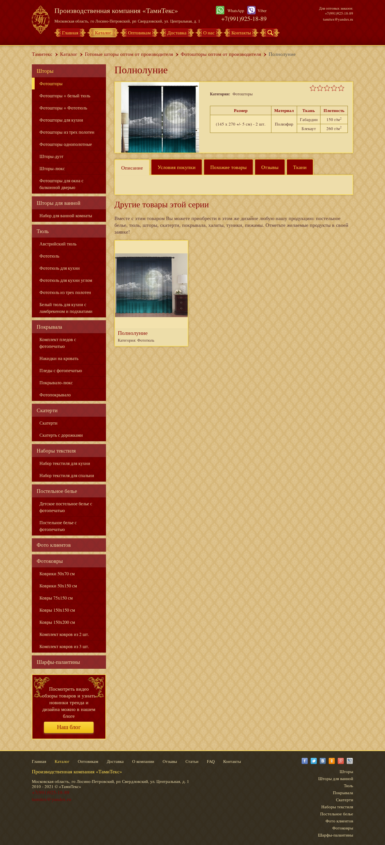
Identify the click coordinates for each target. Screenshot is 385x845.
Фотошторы (51, 83)
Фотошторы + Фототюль (63, 108)
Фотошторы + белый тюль (64, 95)
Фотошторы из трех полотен (66, 132)
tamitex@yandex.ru (338, 19)
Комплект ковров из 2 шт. (64, 634)
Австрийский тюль (57, 244)
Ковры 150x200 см (57, 622)
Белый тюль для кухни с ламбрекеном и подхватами (65, 307)
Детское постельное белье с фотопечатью (65, 507)
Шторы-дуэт (51, 156)
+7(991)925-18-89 (244, 18)
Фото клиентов (54, 544)
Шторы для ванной (58, 202)
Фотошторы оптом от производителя (221, 54)
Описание (132, 167)
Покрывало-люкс (56, 382)
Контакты (241, 32)
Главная (70, 32)
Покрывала (49, 326)
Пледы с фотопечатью (60, 370)
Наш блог (69, 727)
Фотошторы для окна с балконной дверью (61, 183)
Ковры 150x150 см (57, 610)
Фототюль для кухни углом (65, 280)
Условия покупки (177, 167)
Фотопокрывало (55, 395)
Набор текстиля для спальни (66, 475)
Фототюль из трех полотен (65, 292)
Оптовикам (139, 32)
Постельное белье (57, 490)
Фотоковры (50, 560)
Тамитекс (42, 54)
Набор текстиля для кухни (64, 463)
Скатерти (47, 410)
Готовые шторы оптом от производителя (129, 54)
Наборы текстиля (56, 450)
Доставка (177, 32)
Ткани (300, 167)
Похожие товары (228, 167)
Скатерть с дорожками (61, 435)
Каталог (103, 32)
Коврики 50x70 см (57, 573)
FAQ (211, 761)
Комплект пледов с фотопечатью (57, 342)
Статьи (191, 761)
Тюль (43, 230)
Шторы (45, 70)
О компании (143, 761)
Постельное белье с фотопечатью (58, 525)
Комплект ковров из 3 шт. (64, 646)
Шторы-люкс (52, 168)
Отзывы (269, 167)
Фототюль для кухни (59, 268)
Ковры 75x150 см (56, 598)
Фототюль (49, 256)
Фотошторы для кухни (61, 120)
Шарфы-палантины (58, 661)
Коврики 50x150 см (58, 586)
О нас (209, 32)
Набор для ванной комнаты (65, 215)
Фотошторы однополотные (65, 144)
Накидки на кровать (58, 358)
